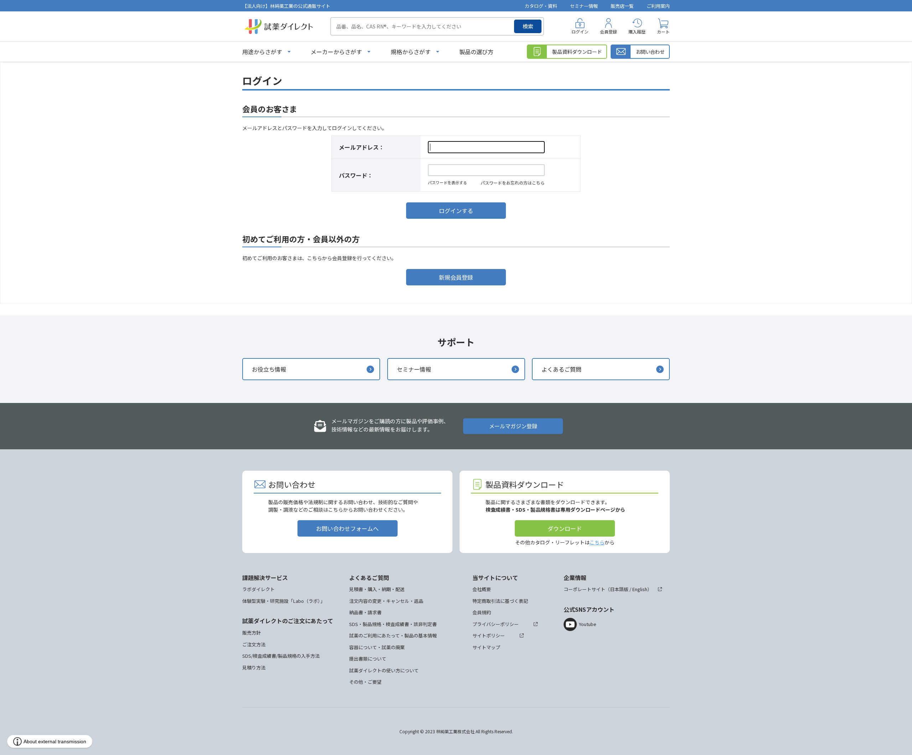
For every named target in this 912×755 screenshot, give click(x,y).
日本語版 (619, 589)
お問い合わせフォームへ (347, 528)
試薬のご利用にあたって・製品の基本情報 (393, 635)
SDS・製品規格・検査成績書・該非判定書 (393, 624)
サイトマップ (486, 647)
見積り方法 (253, 667)
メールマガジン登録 (513, 426)
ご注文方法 (253, 644)
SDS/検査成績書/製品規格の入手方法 (281, 655)
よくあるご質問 (561, 369)
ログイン (580, 32)
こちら (597, 542)
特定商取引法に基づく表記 (500, 601)
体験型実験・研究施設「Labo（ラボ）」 (283, 601)
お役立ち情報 (269, 369)
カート (663, 32)
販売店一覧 (622, 5)
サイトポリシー (488, 635)
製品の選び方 (476, 52)
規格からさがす (411, 52)
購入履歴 (637, 32)
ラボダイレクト (258, 589)
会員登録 (608, 32)
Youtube (587, 624)
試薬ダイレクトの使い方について (384, 670)
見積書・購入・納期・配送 (377, 589)
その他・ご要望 (365, 681)
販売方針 (251, 632)
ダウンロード (565, 528)
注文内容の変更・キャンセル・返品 (386, 601)
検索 (528, 26)
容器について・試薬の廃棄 (377, 647)
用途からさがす (262, 52)
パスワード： (356, 175)
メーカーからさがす (336, 52)
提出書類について (367, 658)
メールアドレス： (361, 147)
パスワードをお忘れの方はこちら (513, 183)
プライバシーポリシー (495, 624)
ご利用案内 (658, 5)
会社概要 (481, 589)
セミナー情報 (584, 5)
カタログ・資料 (541, 5)
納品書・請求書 (365, 612)
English (639, 589)
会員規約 (481, 612)
